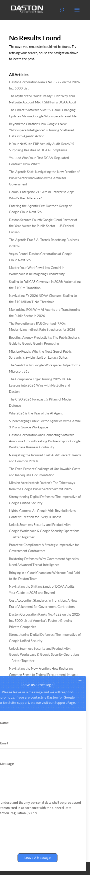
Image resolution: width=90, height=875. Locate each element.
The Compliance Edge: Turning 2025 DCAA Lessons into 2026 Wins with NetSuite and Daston (40, 385)
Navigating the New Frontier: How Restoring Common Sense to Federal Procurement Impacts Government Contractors (43, 674)
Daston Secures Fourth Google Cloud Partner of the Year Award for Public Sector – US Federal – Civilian (43, 226)
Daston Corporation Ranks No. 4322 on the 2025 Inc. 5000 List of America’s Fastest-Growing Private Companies (44, 620)
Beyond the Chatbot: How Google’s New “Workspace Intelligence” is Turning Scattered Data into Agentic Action (41, 130)
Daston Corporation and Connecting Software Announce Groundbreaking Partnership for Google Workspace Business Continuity (44, 441)
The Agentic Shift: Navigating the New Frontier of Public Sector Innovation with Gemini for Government (44, 178)
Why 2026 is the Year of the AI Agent (36, 413)
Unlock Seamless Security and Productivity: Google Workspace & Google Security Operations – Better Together (44, 531)
